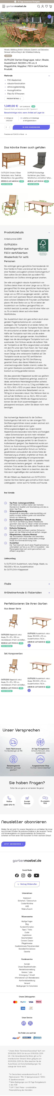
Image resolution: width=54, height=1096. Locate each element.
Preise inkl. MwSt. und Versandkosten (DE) (20, 109)
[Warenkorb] (50, 6)
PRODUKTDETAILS (13, 98)
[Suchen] (38, 6)
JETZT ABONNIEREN (12, 844)
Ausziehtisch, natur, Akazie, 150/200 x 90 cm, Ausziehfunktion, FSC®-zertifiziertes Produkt (39, 636)
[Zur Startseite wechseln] (17, 6)
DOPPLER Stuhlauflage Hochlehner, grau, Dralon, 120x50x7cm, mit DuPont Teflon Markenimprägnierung (39, 175)
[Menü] (3, 6)
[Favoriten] (46, 6)
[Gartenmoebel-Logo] (27, 861)
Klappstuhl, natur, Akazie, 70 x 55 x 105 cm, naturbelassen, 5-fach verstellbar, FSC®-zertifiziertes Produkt (13, 637)
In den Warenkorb (31, 127)
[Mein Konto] (42, 6)
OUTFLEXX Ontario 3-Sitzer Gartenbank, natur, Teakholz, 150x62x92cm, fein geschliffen (12, 175)
